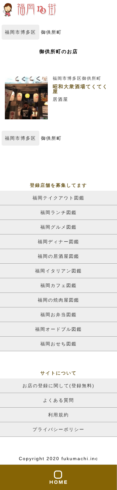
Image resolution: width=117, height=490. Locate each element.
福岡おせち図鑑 (58, 343)
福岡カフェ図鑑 (58, 285)
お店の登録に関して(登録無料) (58, 385)
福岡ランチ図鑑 (58, 212)
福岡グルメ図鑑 (58, 227)
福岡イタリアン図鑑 (58, 270)
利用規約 (58, 414)
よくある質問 (58, 400)
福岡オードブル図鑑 (58, 329)
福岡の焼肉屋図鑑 (58, 300)
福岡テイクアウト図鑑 (58, 197)
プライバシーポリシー (58, 429)
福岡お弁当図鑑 (58, 314)
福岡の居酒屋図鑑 (58, 256)
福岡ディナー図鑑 (58, 241)
